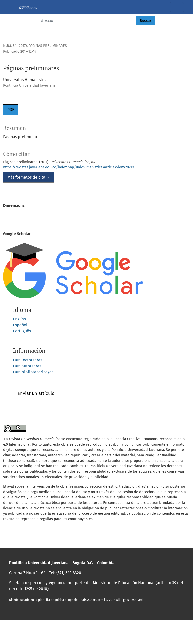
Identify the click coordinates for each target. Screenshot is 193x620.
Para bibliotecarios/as (33, 372)
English (19, 319)
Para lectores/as (27, 360)
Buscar (145, 21)
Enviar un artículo (36, 393)
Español (20, 325)
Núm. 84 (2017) (15, 46)
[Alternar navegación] (177, 7)
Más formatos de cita (26, 177)
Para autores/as (27, 366)
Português (22, 331)
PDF (10, 109)
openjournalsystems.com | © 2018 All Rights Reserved (105, 600)
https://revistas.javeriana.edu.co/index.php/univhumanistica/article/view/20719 (68, 167)
